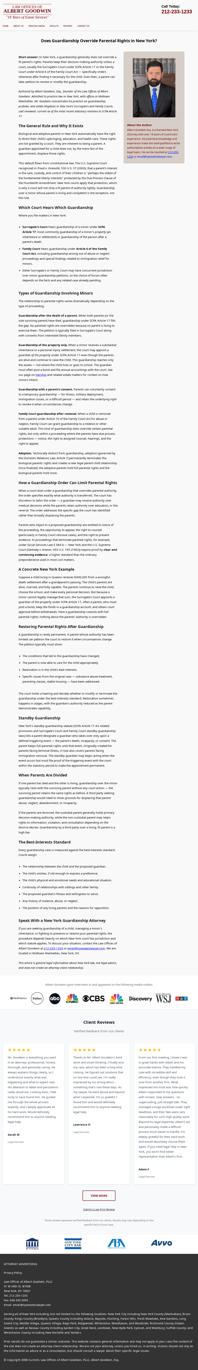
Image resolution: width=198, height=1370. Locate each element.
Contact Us (83, 26)
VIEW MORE (99, 1195)
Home (6, 26)
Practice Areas (37, 26)
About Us (18, 26)
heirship (41, 375)
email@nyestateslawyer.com (86, 948)
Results (54, 26)
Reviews (67, 26)
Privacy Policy (13, 1273)
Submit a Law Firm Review (99, 1209)
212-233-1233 (53, 948)
